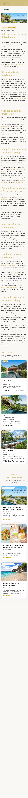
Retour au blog (8, 9)
